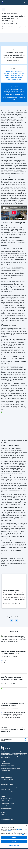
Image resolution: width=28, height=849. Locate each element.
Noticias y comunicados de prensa (8, 800)
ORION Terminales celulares (14, 79)
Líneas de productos (5, 770)
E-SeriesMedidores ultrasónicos (14, 77)
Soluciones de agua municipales (7, 765)
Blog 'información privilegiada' (7, 784)
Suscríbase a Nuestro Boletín (7, 791)
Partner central (4, 817)
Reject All (14, 837)
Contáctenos (4, 814)
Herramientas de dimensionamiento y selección (11, 787)
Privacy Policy (8, 830)
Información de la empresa (6, 798)
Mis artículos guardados (6, 789)
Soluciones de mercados (6, 773)
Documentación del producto (7, 779)
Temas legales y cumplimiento (7, 803)
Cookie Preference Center (14, 845)
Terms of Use (18, 829)
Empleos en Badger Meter (6, 808)
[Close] (26, 825)
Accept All (14, 841)
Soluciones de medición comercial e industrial (10, 768)
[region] (14, 836)
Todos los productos (5, 763)
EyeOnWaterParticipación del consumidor (14, 73)
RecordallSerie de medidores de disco (14, 75)
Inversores (3, 805)
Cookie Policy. (22, 834)
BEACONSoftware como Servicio (14, 71)
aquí (21, 603)
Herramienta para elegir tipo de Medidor (9, 782)
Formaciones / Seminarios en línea (8, 819)
